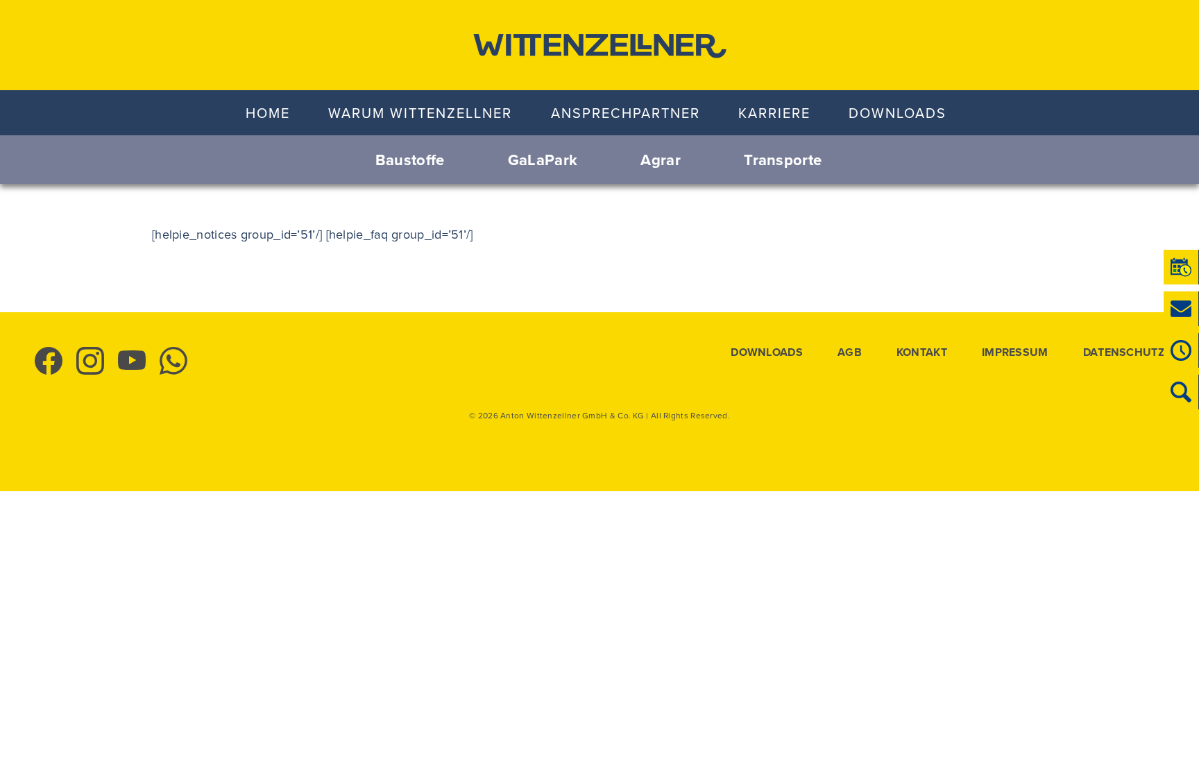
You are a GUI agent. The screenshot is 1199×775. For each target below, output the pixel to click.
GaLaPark (542, 159)
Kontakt (921, 352)
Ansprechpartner (625, 113)
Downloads (897, 113)
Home (268, 113)
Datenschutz (1123, 352)
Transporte (783, 159)
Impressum (1015, 352)
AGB (849, 352)
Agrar (660, 159)
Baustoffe (410, 159)
